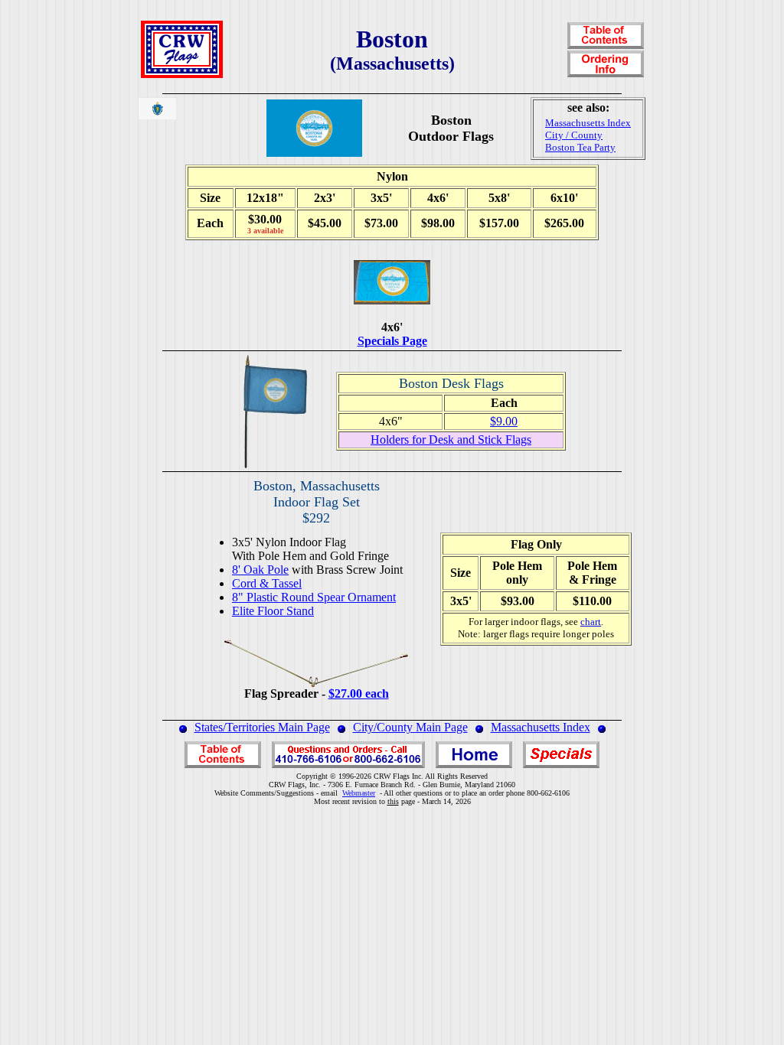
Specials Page (392, 340)
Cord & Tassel (267, 583)
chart (590, 621)
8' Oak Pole (260, 569)
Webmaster (358, 793)
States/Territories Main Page (262, 727)
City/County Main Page (410, 727)
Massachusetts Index (540, 727)
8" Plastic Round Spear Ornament (314, 597)
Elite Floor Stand (273, 610)
